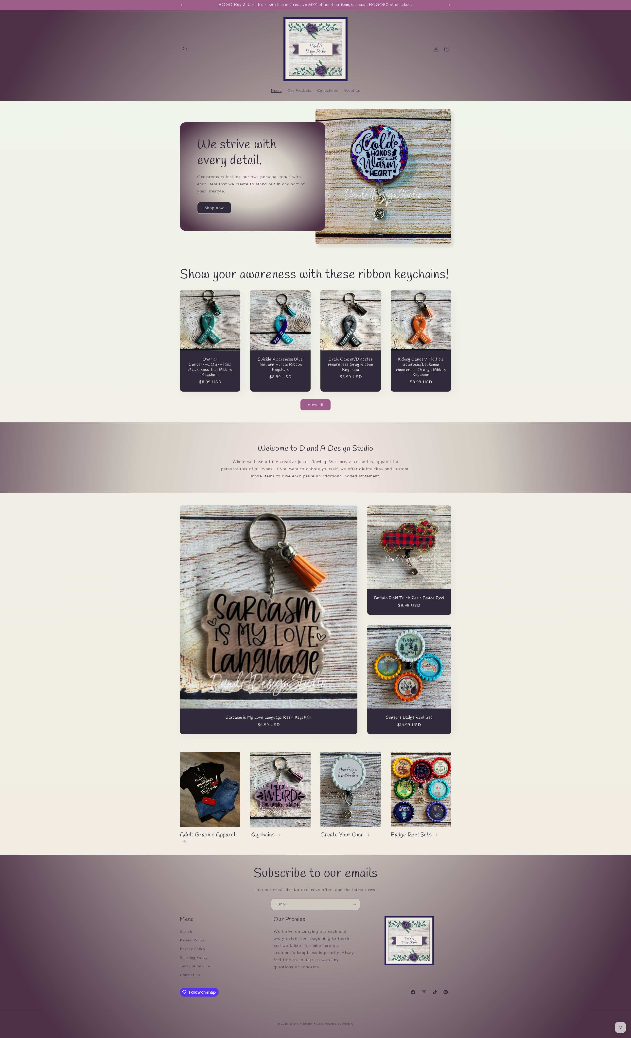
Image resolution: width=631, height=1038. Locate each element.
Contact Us (190, 975)
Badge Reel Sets (411, 835)
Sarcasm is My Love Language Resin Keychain (269, 717)
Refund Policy (192, 940)
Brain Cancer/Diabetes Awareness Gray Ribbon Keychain (350, 364)
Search (186, 932)
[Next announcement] (449, 5)
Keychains (262, 835)
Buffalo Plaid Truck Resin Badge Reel (409, 598)
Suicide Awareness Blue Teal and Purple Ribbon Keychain (280, 364)
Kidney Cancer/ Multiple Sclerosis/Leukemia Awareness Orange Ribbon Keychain (421, 367)
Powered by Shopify (339, 1023)
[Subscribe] (354, 904)
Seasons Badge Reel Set (409, 717)
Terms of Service (195, 966)
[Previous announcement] (181, 5)
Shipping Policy (194, 957)
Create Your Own (342, 835)
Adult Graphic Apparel (207, 835)
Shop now (214, 208)
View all (315, 405)
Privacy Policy (192, 949)
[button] (185, 49)
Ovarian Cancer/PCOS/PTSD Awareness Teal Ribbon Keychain (210, 367)
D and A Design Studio (306, 1023)
